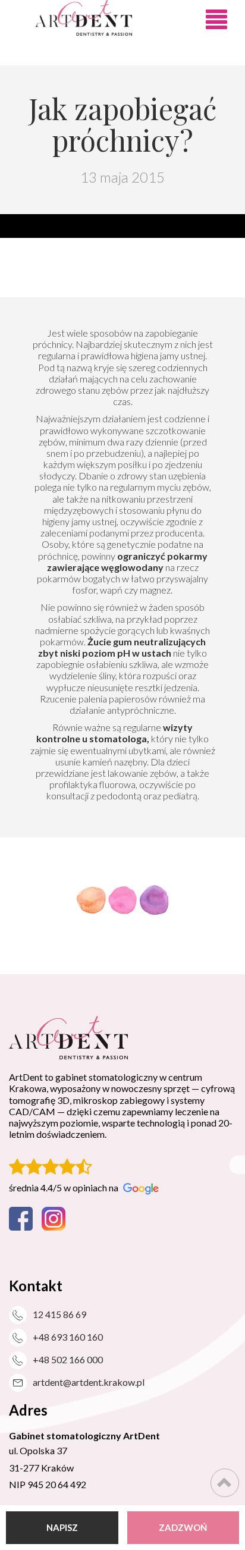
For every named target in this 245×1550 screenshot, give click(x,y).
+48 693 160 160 (68, 1336)
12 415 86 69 (59, 1314)
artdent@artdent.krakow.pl (89, 1382)
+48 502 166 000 (68, 1359)
